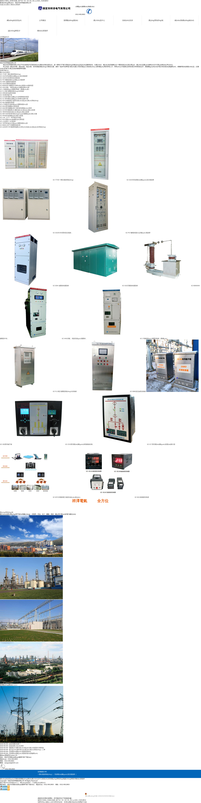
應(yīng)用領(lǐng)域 (156, 20)
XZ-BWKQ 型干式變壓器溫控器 (10, 125)
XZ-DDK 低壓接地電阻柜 (8, 82)
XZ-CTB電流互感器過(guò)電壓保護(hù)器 (14, 104)
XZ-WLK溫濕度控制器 (7, 102)
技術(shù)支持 (127, 20)
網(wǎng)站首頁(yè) (14, 20)
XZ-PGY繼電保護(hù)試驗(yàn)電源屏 (12, 80)
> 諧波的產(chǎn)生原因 (16, 746)
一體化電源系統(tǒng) (45, 774)
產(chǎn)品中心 (99, 20)
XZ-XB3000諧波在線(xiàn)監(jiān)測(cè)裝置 (14, 112)
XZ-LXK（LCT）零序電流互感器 (10, 117)
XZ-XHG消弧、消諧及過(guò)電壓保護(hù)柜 (14, 87)
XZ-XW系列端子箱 (6, 95)
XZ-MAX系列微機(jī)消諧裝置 (9, 106)
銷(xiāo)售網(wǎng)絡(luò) (184, 20)
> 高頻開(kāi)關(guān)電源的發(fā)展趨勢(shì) (23, 753)
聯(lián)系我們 (15, 4)
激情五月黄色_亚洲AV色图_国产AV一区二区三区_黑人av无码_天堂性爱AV (24, 1)
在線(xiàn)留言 (5, 4)
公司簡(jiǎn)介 (4, 37)
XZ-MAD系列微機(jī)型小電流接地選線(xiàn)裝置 (16, 108)
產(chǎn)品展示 (5, 72)
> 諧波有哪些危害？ (14, 744)
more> (15, 685)
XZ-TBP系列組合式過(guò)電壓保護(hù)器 (14, 123)
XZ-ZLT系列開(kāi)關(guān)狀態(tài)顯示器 (14, 98)
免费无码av (41, 802)
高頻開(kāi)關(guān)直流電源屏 (64, 774)
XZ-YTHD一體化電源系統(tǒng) (10, 74)
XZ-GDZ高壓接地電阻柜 (8, 83)
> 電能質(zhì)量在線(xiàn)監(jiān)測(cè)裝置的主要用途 (26, 748)
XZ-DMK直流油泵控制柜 (8, 93)
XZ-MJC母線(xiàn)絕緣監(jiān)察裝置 (12, 119)
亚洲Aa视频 (68, 802)
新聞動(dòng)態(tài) (71, 20)
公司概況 (42, 20)
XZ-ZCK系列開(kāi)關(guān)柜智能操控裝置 (14, 97)
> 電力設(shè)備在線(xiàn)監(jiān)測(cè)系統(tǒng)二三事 (26, 749)
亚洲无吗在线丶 (58, 802)
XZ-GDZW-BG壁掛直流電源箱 (10, 78)
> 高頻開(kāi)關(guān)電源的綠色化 (19, 751)
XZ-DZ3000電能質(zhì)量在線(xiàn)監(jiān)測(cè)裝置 (17, 110)
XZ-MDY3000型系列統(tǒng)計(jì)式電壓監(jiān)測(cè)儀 (18, 114)
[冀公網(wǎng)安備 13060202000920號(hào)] (100, 794)
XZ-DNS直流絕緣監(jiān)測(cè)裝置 (11, 115)
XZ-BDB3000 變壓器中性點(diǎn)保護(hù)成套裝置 (16, 85)
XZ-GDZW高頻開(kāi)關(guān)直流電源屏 (13, 76)
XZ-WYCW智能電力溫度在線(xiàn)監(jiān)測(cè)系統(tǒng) (19, 100)
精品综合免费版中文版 (79, 802)
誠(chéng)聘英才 (14, 31)
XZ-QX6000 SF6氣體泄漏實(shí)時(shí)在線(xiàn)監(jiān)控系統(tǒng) (23, 127)
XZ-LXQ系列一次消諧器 (8, 121)
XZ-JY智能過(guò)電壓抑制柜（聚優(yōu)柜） (15, 89)
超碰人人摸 (49, 802)
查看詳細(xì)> (4, 70)
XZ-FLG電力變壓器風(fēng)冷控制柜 (12, 91)
